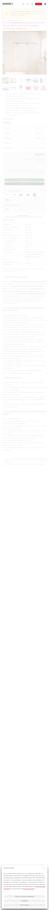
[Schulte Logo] (8, 4)
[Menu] (44, 4)
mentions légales (28, 889)
